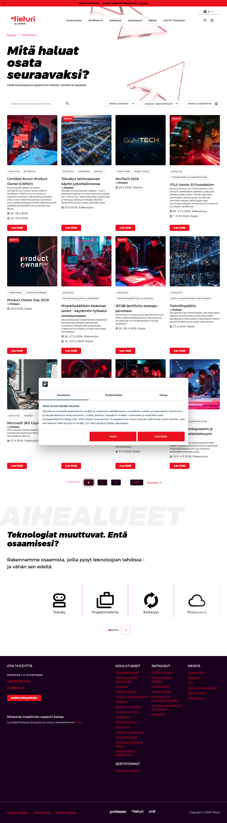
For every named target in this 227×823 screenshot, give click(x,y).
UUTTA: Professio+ (174, 20)
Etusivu (11, 34)
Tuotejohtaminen (126, 737)
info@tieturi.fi (15, 687)
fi (209, 12)
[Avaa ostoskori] (212, 20)
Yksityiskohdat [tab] (113, 395)
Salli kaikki (161, 436)
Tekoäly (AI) (122, 727)
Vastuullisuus (196, 697)
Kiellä (113, 436)
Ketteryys (121, 701)
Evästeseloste (42, 812)
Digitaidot (121, 686)
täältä (78, 722)
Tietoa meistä (196, 672)
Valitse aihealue (122, 103)
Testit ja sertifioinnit (127, 770)
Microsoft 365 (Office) (128, 706)
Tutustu (143, 3)
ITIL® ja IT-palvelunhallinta (131, 696)
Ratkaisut (115, 20)
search (205, 20)
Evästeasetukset (66, 812)
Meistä (153, 20)
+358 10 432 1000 (18, 681)
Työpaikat (194, 677)
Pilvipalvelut (122, 716)
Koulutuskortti (160, 686)
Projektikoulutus (125, 721)
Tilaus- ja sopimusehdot (202, 687)
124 (134, 483)
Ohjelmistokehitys (126, 711)
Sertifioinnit (95, 20)
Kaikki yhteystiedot (24, 697)
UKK (190, 682)
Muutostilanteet (161, 691)
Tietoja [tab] (163, 395)
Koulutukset (74, 20)
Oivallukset (135, 20)
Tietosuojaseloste (17, 812)
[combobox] (40, 103)
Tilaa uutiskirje (197, 692)
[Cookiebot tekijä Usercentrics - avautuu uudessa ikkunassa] (170, 384)
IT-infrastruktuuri (125, 691)
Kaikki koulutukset (127, 672)
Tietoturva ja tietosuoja (129, 732)
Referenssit (159, 714)
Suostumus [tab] (63, 395)
